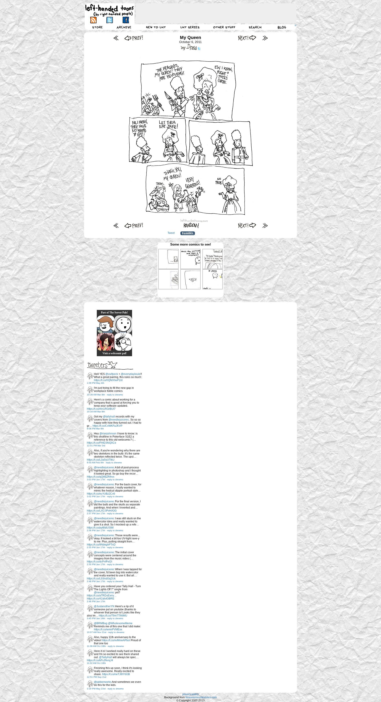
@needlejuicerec (118, 419)
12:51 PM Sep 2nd (96, 677)
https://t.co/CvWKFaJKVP (107, 425)
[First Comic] (116, 38)
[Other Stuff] (224, 27)
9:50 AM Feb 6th (95, 462)
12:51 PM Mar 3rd (96, 445)
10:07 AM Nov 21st (96, 632)
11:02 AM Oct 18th (96, 663)
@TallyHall (105, 657)
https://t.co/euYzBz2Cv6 (101, 493)
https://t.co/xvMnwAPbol (116, 640)
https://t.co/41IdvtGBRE (100, 598)
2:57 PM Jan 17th (96, 513)
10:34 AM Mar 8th (96, 411)
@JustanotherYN (104, 606)
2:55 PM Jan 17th (96, 547)
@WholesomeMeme (120, 623)
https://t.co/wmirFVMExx (108, 629)
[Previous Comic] (133, 38)
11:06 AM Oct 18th (96, 646)
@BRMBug (100, 623)
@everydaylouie (130, 374)
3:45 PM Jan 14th (96, 618)
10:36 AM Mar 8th (96, 394)
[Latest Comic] (265, 38)
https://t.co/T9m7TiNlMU (113, 615)
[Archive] (124, 27)
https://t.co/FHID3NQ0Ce (101, 442)
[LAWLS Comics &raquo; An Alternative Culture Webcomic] (105, 342)
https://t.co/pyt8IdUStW (100, 527)
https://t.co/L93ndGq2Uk (101, 578)
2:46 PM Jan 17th (96, 601)
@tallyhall (109, 416)
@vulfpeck (111, 374)
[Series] (190, 27)
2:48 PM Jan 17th (96, 581)
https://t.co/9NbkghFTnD (101, 544)
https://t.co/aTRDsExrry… (102, 595)
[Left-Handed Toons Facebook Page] (125, 20)
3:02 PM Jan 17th (96, 496)
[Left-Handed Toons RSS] (93, 20)
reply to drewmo (115, 394)
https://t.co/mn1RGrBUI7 (101, 408)
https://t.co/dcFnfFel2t (99, 561)
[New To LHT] (156, 27)
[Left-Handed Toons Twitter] (109, 20)
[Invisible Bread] (123, 324)
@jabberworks (102, 681)
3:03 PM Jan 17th (96, 479)
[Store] (97, 27)
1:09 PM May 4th (95, 383)
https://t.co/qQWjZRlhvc (100, 476)
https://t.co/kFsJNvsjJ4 (100, 660)
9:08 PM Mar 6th (95, 428)
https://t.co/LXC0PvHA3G (102, 510)
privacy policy (190, 694)
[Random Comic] (191, 225)
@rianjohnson (107, 433)
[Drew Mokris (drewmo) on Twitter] (90, 376)
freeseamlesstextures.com (201, 697)
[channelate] (105, 324)
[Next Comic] (247, 38)
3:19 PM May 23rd (96, 688)
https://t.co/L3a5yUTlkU (100, 459)
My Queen (190, 37)
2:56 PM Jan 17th (96, 530)
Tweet (171, 233)
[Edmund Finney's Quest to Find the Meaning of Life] (123, 342)
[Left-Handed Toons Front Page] (109, 10)
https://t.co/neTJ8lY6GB (116, 674)
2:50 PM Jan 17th (96, 564)
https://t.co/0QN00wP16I (108, 380)
